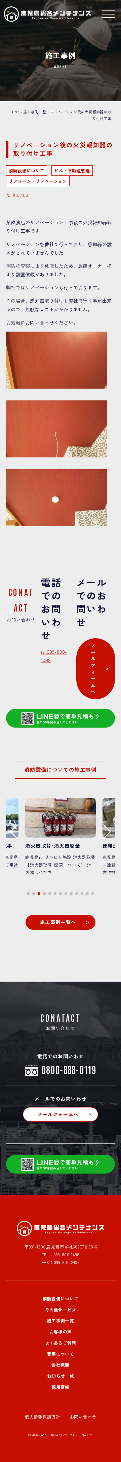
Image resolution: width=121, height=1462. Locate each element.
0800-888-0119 (68, 1069)
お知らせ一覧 (60, 1376)
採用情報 (60, 1387)
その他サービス (60, 1309)
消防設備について (60, 1298)
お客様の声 (60, 1331)
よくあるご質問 (60, 1343)
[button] (28, 893)
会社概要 (60, 1364)
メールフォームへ (93, 668)
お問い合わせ (83, 1416)
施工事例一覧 (60, 1320)
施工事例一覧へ (58, 922)
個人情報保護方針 (43, 1416)
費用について (60, 1354)
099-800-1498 (66, 1254)
